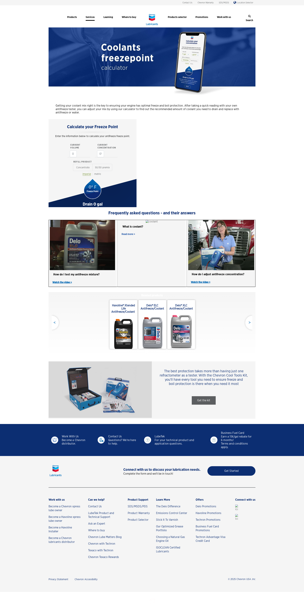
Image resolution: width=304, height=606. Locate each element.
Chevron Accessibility (86, 579)
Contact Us (187, 3)
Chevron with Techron (101, 543)
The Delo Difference (168, 506)
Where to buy (96, 530)
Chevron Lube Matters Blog (105, 537)
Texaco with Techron (100, 550)
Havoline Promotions (208, 513)
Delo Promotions (206, 506)
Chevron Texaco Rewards (103, 557)
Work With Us (70, 436)
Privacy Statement (58, 579)
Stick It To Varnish (167, 519)
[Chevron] (152, 25)
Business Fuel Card (232, 433)
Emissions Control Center (171, 513)
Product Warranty (139, 513)
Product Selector (138, 519)
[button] (204, 400)
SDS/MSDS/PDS (138, 506)
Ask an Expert (96, 523)
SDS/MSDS (224, 3)
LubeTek (160, 436)
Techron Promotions (208, 519)
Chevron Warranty (206, 3)
